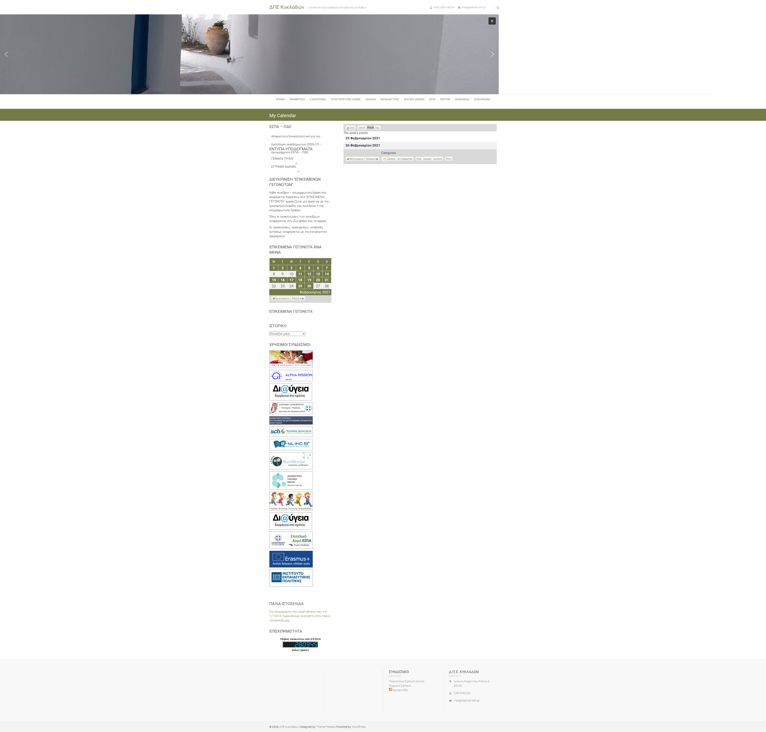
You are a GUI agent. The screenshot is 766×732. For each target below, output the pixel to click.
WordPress (359, 726)
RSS (419, 158)
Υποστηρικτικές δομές (346, 99)
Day (377, 127)
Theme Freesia (326, 726)
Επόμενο (371, 158)
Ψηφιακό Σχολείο (400, 685)
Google (427, 159)
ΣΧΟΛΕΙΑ (370, 99)
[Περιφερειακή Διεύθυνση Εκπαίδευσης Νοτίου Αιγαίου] (291, 418)
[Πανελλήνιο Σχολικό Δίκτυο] (291, 429)
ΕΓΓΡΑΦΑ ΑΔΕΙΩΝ (283, 166)
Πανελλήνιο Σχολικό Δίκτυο (406, 681)
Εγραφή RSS (400, 690)
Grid (352, 128)
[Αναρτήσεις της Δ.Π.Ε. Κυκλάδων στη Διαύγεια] (290, 385)
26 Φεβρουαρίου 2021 (362, 145)
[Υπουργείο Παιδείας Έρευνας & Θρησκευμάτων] (291, 404)
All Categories (405, 158)
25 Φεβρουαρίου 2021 (362, 138)
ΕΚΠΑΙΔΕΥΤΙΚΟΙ (390, 99)
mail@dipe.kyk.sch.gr (474, 7)
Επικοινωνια (482, 99)
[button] (6, 54)
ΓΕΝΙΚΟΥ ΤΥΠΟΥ (282, 158)
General (391, 158)
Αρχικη (280, 99)
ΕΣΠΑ (432, 99)
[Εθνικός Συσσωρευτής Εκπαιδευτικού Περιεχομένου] (291, 454)
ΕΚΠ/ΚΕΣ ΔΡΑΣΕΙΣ (414, 99)
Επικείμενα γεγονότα (291, 311)
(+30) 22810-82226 (444, 7)
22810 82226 (462, 693)
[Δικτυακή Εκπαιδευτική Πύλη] (291, 441)
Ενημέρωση (297, 99)
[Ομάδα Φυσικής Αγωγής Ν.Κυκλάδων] (291, 494)
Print (449, 159)
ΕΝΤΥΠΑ (445, 99)
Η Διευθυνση (318, 99)
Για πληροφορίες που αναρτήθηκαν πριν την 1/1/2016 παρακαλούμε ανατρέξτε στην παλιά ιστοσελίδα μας (299, 616)
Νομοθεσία (462, 99)
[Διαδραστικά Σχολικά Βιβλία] (291, 473)
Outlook (437, 159)
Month (362, 127)
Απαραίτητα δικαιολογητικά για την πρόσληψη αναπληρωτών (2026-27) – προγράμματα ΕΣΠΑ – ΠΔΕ (296, 137)
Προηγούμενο (355, 158)
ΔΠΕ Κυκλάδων (286, 7)
